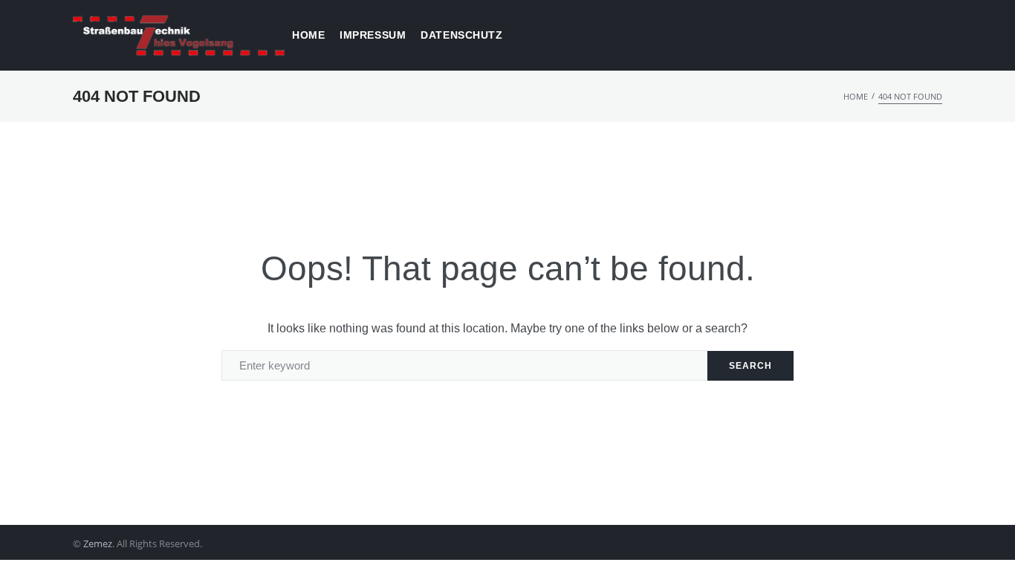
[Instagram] (936, 543)
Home (855, 96)
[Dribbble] (910, 543)
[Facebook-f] (858, 543)
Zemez (97, 543)
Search (750, 366)
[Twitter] (884, 543)
